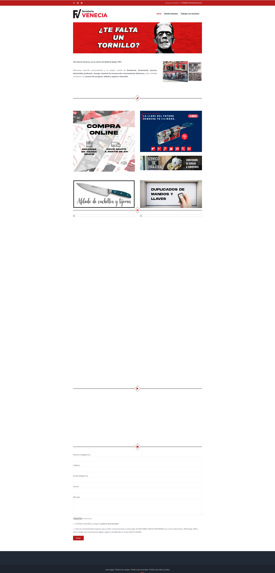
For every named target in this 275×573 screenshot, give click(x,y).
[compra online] (104, 111)
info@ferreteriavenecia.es (191, 3)
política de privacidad (109, 524)
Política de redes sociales (159, 569)
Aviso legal (109, 569)
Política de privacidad (139, 569)
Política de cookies (122, 569)
